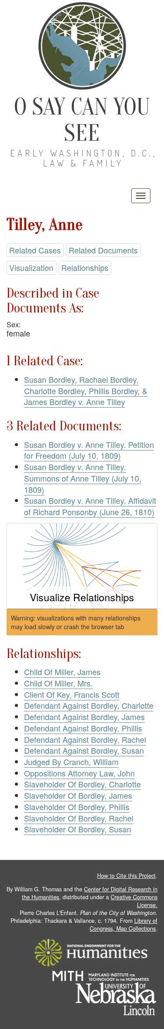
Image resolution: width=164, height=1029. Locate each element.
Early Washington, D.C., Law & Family (83, 158)
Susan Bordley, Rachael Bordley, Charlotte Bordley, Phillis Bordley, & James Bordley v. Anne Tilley (85, 390)
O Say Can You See (82, 120)
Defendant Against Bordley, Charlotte (89, 705)
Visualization (31, 267)
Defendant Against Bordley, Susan (84, 750)
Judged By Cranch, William (71, 761)
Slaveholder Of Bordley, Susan (77, 829)
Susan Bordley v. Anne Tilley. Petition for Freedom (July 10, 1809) (89, 450)
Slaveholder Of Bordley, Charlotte (82, 784)
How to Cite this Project (126, 876)
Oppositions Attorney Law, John (79, 773)
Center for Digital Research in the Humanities (89, 893)
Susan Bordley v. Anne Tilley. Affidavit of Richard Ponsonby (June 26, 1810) (90, 506)
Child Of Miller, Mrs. (58, 683)
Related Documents (103, 250)
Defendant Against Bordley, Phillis (83, 728)
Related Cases (35, 250)
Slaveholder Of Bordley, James (78, 795)
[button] (82, 566)
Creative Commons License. (134, 901)
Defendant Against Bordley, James (84, 716)
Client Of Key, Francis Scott (71, 694)
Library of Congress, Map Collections (123, 924)
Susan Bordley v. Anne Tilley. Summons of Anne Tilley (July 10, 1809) (82, 478)
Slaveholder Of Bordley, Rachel (78, 818)
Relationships (84, 267)
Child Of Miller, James (62, 671)
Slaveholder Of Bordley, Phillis (76, 806)
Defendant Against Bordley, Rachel (85, 739)
